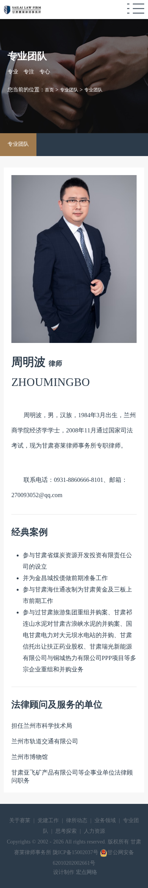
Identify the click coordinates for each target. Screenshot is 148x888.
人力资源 (94, 831)
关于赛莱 (19, 820)
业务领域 (105, 820)
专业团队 (18, 144)
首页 (49, 89)
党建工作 (48, 820)
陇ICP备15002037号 (76, 852)
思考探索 (66, 831)
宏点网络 (86, 872)
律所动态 (76, 820)
